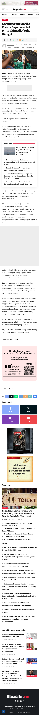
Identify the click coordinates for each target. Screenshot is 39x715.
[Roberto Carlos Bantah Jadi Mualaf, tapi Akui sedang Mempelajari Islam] (32, 661)
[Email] (20, 40)
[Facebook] (10, 409)
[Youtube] (28, 419)
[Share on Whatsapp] (13, 40)
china (10, 388)
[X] (28, 409)
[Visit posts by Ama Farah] (4, 46)
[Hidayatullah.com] (20, 9)
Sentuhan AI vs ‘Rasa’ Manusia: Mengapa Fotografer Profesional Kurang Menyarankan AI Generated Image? (12, 676)
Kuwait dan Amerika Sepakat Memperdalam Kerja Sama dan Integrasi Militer (19, 162)
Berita (5, 19)
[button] (4, 9)
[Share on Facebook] (7, 40)
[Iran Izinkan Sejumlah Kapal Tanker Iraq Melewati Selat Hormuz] (9, 151)
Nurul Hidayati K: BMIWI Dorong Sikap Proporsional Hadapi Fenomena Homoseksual (18, 619)
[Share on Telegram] (16, 40)
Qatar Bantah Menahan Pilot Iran (17, 539)
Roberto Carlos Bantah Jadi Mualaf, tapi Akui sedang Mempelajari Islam (13, 661)
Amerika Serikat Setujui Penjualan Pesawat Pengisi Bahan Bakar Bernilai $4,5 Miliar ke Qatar (18, 176)
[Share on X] (10, 40)
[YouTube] (20, 701)
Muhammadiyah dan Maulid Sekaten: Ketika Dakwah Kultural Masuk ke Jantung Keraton (19, 586)
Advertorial (31, 675)
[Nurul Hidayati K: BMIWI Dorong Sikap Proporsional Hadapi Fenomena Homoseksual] (32, 646)
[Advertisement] (19, 88)
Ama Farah (10, 45)
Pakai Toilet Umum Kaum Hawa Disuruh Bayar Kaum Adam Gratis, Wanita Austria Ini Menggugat (18, 513)
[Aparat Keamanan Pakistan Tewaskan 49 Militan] (32, 636)
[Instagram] (10, 419)
